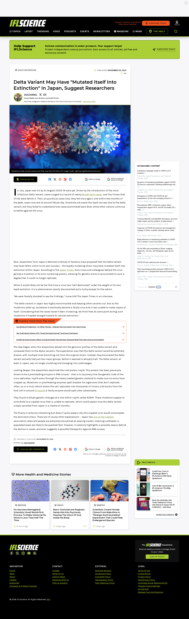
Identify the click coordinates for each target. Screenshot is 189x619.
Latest (29, 31)
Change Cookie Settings (149, 586)
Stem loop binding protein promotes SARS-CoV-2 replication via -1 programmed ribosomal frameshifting (157, 270)
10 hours (39, 390)
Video (56, 31)
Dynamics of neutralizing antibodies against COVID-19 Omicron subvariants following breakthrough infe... (157, 183)
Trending (43, 31)
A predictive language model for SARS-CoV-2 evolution (154, 172)
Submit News (58, 577)
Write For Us (58, 573)
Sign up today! (157, 556)
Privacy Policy (144, 577)
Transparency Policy (104, 580)
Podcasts (70, 31)
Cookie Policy (144, 573)
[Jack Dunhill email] (45, 95)
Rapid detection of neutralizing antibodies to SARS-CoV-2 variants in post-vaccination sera (156, 240)
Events (84, 31)
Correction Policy (103, 573)
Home (12, 570)
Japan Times (67, 270)
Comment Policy (102, 577)
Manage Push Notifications (150, 592)
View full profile (89, 101)
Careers (13, 580)
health (60, 505)
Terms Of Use (144, 570)
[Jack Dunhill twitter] (40, 95)
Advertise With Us (60, 580)
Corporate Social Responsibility (152, 583)
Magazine (123, 31)
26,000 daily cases (92, 194)
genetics (101, 505)
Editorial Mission (103, 570)
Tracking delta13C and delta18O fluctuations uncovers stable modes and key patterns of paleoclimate (157, 220)
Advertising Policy (146, 580)
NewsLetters (101, 31)
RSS (48, 599)
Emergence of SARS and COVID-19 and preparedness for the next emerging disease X (154, 197)
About (12, 577)
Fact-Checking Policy (105, 583)
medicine (22, 505)
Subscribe (14, 583)
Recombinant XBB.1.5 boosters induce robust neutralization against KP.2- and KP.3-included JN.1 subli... (156, 207)
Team (12, 573)
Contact (56, 570)
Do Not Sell (143, 589)
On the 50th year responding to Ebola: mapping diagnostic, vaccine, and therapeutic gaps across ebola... (155, 251)
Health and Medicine (27, 70)
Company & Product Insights (23, 586)
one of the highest (103, 416)
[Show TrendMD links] (176, 287)
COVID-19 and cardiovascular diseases (151, 262)
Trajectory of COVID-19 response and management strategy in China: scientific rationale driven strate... (156, 229)
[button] (176, 32)
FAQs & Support (60, 583)
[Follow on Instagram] (23, 553)
